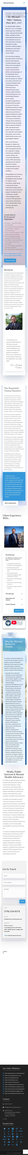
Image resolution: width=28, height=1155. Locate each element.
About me (17, 1134)
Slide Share (21, 1142)
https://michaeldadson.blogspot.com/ (14, 1091)
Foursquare (17, 1142)
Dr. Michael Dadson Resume (13, 935)
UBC (13, 1134)
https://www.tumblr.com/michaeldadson (14, 1089)
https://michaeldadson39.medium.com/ (14, 1093)
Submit (22, 901)
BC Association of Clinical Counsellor (17, 1129)
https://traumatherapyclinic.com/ (13, 1075)
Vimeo (13, 1142)
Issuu (4, 1137)
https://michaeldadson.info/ (11, 1077)
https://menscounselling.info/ (12, 1082)
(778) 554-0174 (12, 911)
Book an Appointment (10, 503)
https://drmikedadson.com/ (11, 1080)
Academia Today (8, 1131)
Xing (4, 1142)
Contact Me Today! (10, 260)
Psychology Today (13, 1129)
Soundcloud (9, 1142)
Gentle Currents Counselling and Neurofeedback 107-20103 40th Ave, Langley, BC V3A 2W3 (12, 1113)
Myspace (13, 1139)
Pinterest (16, 1139)
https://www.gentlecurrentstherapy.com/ (15, 1073)
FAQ (6, 1119)
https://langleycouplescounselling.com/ (14, 1084)
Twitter (4, 1131)
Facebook (16, 1131)
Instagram (4, 1134)
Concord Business (17, 1153)
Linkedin (21, 1129)
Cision (20, 1131)
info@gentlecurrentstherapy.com (13, 919)
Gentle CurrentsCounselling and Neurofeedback (13, 928)
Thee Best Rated (4, 1139)
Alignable (9, 1139)
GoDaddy (4, 1145)
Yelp (8, 1134)
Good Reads (21, 1139)
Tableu (21, 1134)
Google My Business (4, 1129)
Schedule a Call (19, 611)
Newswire (21, 1137)
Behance (17, 1137)
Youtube (8, 1129)
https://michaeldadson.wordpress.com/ (14, 1086)
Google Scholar (13, 1137)
